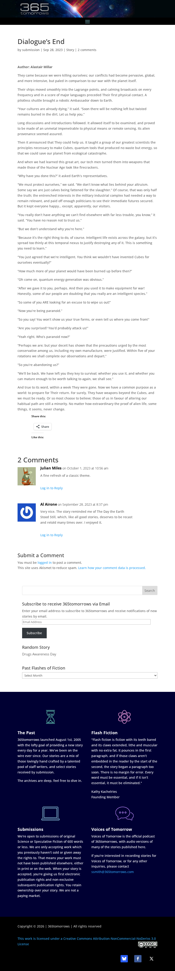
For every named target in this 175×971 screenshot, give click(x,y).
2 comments (87, 50)
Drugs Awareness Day (39, 654)
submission (31, 50)
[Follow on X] (151, 958)
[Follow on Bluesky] (124, 958)
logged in (45, 562)
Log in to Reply (51, 488)
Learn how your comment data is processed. (112, 568)
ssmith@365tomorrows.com (112, 872)
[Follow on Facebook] (138, 958)
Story (70, 50)
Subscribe (34, 633)
